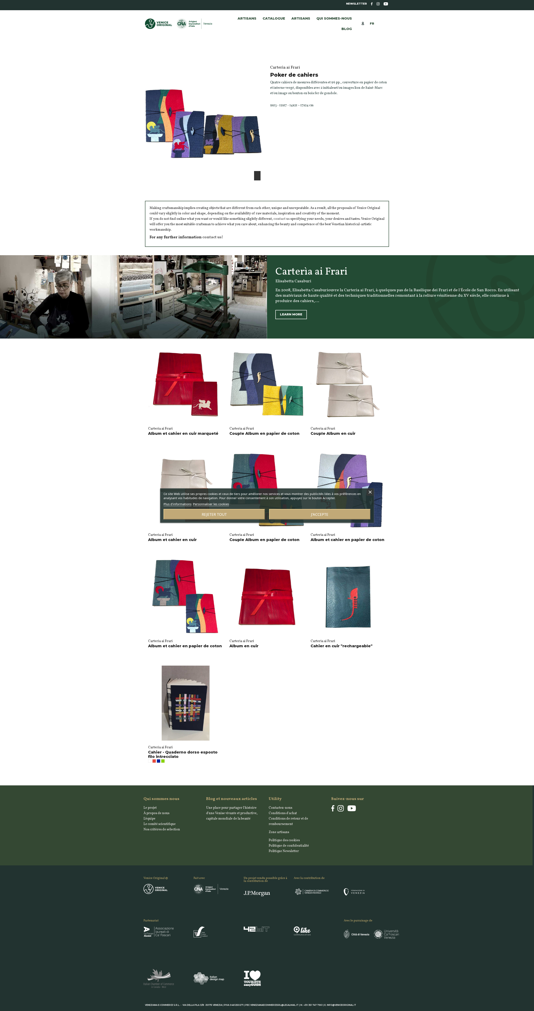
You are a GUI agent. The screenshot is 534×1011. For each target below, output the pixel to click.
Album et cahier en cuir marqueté (183, 433)
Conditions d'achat (283, 813)
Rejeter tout (214, 514)
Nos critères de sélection (162, 829)
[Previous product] (382, 56)
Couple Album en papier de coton (264, 433)
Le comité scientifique (160, 824)
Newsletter (356, 3)
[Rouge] (154, 761)
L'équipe (149, 818)
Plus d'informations (177, 504)
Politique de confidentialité (289, 846)
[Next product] (387, 56)
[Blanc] (149, 761)
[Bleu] (158, 761)
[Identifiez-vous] (365, 23)
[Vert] (163, 761)
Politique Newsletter (284, 851)
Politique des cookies (284, 840)
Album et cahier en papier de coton (347, 539)
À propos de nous (156, 813)
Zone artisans (279, 832)
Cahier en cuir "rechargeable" (342, 646)
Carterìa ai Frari (160, 428)
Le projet (150, 808)
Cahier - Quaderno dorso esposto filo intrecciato (183, 754)
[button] (300, 18)
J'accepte (319, 514)
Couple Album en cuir (333, 433)
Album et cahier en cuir (172, 539)
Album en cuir (243, 646)
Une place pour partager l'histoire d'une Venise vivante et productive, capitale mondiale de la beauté (232, 813)
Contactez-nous (280, 808)
